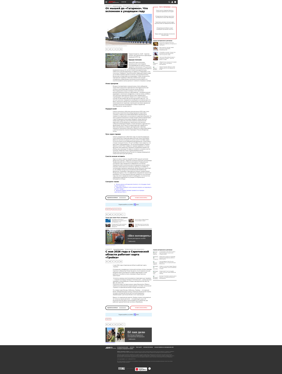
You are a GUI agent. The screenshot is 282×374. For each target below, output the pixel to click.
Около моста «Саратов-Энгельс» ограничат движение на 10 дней (165, 11)
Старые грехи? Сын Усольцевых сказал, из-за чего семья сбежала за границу (167, 272)
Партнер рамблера (129, 368)
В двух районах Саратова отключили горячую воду (165, 34)
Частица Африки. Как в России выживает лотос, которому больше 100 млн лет (167, 262)
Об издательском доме (122, 347)
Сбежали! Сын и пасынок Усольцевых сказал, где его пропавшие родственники (168, 63)
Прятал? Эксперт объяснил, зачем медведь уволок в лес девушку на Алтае (167, 68)
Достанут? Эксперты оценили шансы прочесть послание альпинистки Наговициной (167, 277)
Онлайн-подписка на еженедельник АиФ (164, 347)
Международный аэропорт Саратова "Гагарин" (116, 45)
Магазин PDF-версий (148, 347)
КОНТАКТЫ (132, 347)
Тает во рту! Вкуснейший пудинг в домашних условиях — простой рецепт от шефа (167, 58)
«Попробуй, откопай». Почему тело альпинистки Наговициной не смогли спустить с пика (167, 53)
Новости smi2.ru (110, 245)
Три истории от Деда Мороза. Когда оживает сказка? (142, 220)
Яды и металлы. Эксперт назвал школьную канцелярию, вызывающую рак (166, 48)
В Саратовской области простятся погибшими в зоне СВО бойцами (165, 17)
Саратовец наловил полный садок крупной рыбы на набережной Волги (165, 23)
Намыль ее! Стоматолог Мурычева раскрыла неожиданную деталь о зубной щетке (167, 258)
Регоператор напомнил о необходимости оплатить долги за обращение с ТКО (119, 220)
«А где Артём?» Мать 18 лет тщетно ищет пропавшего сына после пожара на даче (167, 253)
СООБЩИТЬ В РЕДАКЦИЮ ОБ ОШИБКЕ (125, 348)
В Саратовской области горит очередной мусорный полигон (164, 28)
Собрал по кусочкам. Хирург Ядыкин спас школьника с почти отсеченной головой (167, 267)
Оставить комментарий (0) (141, 197)
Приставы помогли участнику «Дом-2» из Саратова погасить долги (142, 225)
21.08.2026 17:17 (108, 249)
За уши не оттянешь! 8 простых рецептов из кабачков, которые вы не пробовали (167, 44)
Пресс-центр (139, 347)
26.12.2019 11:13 (108, 6)
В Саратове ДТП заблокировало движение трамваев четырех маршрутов (119, 225)
